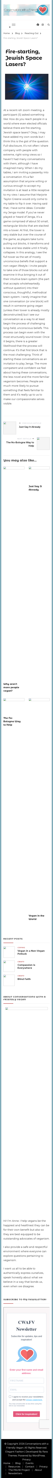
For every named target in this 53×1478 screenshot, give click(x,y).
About (38, 1470)
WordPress (38, 1455)
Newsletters (15, 1473)
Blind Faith (24, 979)
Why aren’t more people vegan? (11, 687)
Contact (29, 1466)
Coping (21, 948)
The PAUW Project (19, 1470)
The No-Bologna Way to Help (12, 721)
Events (29, 1463)
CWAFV (21, 962)
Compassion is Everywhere (26, 966)
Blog (18, 1463)
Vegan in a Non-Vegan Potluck (31, 952)
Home (6, 1463)
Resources (14, 1466)
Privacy (26, 1459)
